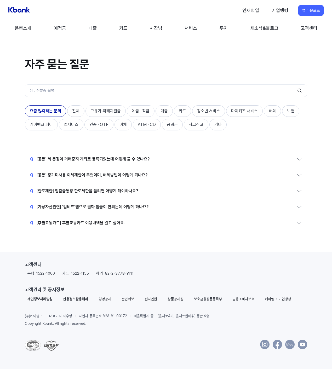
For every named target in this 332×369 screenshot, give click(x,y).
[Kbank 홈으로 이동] (19, 10)
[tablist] (166, 117)
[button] (40, 299)
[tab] (45, 111)
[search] (299, 90)
